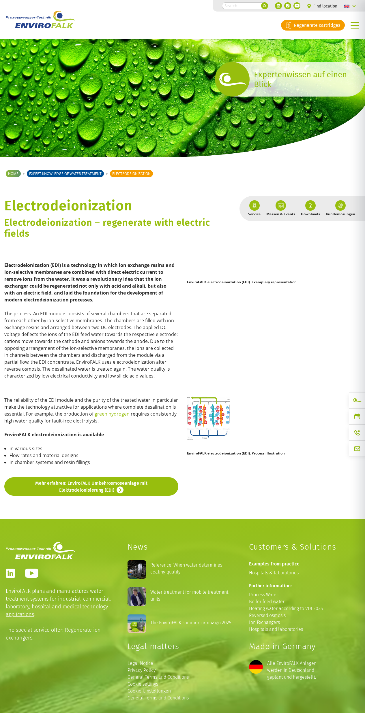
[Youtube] (296, 5)
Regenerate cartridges (316, 25)
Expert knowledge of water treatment (65, 173)
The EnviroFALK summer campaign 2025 (190, 622)
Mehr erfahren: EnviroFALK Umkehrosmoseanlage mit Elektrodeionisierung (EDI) (91, 486)
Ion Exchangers (264, 622)
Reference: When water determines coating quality (186, 568)
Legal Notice (140, 663)
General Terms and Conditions (158, 677)
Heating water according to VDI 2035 (286, 608)
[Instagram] (287, 5)
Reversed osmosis (267, 615)
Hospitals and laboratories (276, 629)
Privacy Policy (142, 670)
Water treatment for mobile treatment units (189, 595)
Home (13, 173)
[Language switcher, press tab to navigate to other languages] (350, 5)
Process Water (263, 594)
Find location (324, 6)
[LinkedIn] (278, 5)
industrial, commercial (84, 598)
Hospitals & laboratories (274, 572)
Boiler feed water (266, 601)
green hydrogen (112, 414)
